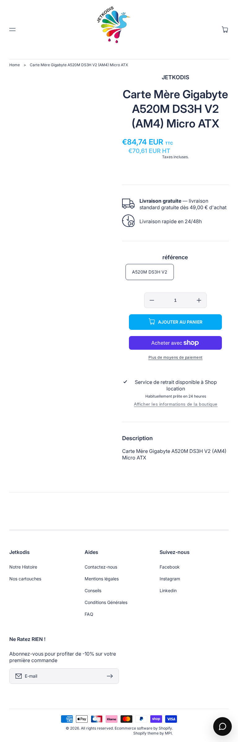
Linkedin (168, 590)
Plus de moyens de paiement (175, 357)
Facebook (170, 566)
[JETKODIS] (119, 30)
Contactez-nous (101, 566)
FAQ (89, 614)
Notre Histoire (23, 566)
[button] (12, 29)
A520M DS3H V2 (149, 271)
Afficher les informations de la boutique (176, 404)
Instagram (170, 578)
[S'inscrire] (111, 676)
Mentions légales (102, 578)
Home (14, 64)
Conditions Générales (106, 602)
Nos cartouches (25, 578)
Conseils (93, 590)
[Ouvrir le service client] (222, 726)
